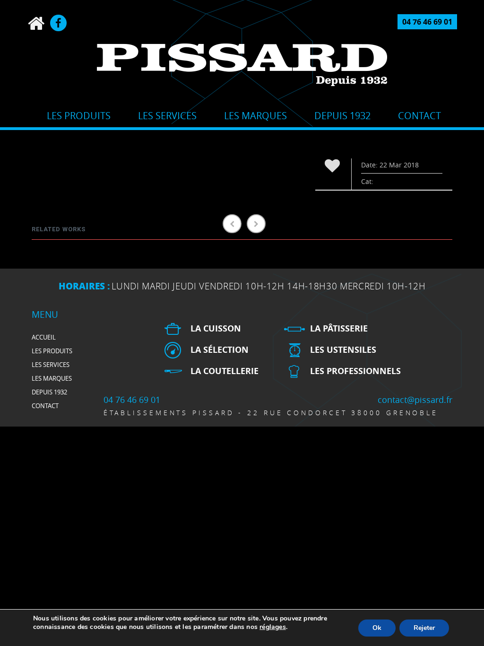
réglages (272, 627)
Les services (167, 115)
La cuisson (215, 328)
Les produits (79, 115)
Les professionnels (355, 371)
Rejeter (424, 627)
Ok (376, 627)
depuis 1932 (342, 115)
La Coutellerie (224, 371)
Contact (419, 115)
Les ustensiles (343, 350)
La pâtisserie (339, 328)
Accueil (44, 337)
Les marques (255, 115)
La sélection (219, 350)
